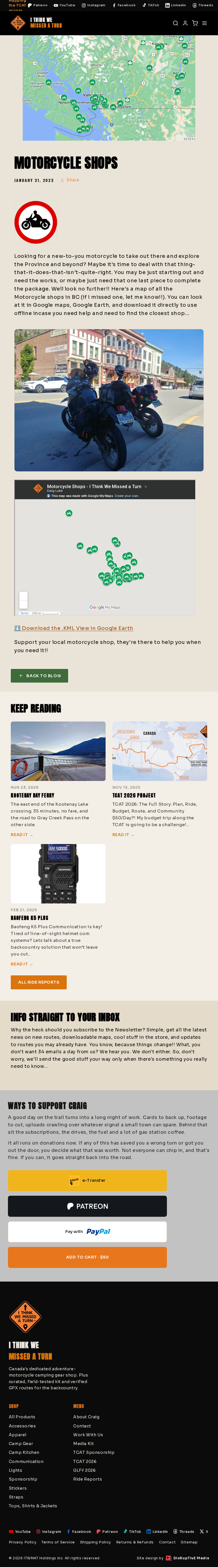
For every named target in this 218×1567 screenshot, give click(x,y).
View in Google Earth (104, 628)
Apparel (17, 1434)
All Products (22, 1416)
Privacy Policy (22, 1542)
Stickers (18, 1488)
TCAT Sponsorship (94, 1452)
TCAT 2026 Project (134, 795)
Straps (16, 1497)
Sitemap (189, 1542)
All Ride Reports (38, 982)
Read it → (22, 835)
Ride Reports (87, 1479)
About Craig (86, 1416)
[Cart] (195, 23)
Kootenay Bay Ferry (32, 795)
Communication (26, 1461)
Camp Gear (21, 1443)
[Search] (175, 23)
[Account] (185, 23)
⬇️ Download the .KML (45, 628)
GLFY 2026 (84, 1470)
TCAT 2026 (85, 1461)
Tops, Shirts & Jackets (33, 1505)
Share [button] (72, 180)
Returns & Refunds (135, 1542)
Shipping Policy (95, 1542)
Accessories (22, 1426)
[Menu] (204, 23)
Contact (82, 1426)
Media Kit (83, 1443)
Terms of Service (58, 1542)
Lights (15, 1470)
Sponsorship (23, 1479)
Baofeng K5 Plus (29, 918)
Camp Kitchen (24, 1452)
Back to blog (43, 675)
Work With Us (88, 1434)
